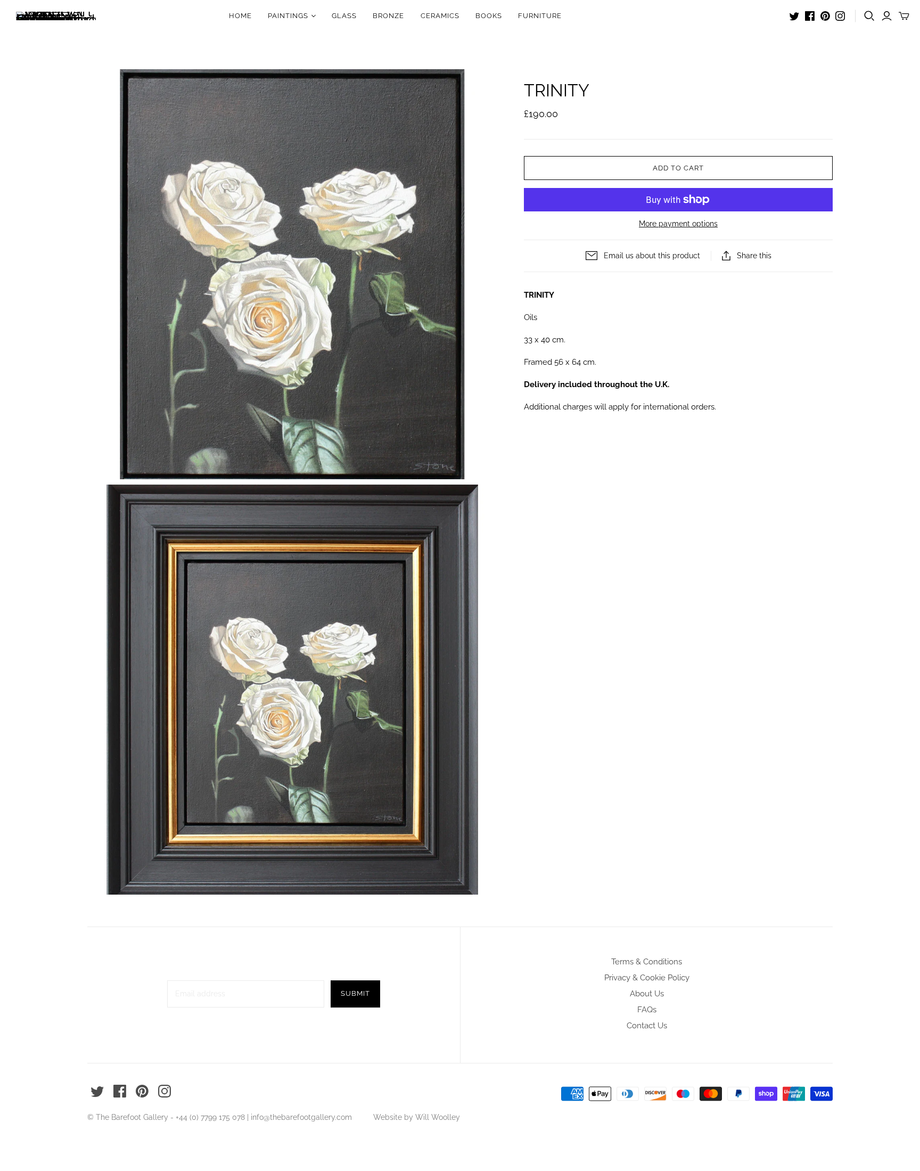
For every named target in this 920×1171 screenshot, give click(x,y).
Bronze (388, 16)
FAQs (646, 1009)
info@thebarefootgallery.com (301, 1117)
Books (488, 16)
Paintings (288, 16)
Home (240, 16)
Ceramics (440, 16)
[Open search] (869, 16)
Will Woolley (437, 1117)
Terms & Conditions (646, 962)
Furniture (540, 16)
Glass (344, 16)
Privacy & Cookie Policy (646, 977)
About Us (647, 993)
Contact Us (647, 1025)
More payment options (678, 223)
